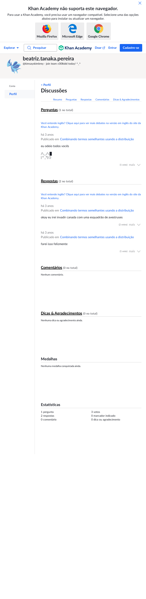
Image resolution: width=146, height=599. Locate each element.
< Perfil (46, 84)
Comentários (102, 99)
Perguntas (71, 99)
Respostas (86, 99)
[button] (14, 66)
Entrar (112, 47)
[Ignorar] (140, 3)
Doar (98, 47)
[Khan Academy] (75, 48)
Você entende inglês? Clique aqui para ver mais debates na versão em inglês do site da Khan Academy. (91, 125)
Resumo (57, 99)
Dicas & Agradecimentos (126, 99)
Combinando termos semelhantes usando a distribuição (97, 139)
